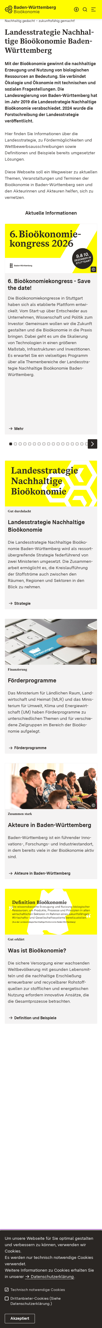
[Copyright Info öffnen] (93, 269)
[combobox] (76, 9)
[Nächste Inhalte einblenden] (92, 444)
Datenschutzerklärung (52, 1276)
